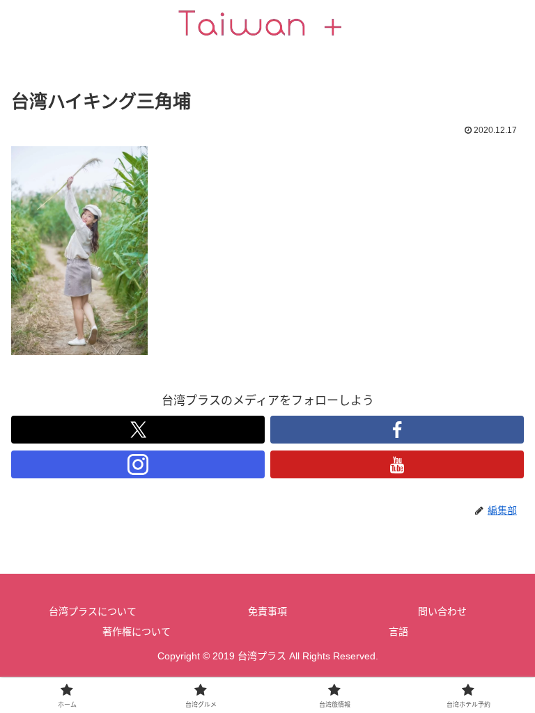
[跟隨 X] (138, 430)
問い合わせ (442, 611)
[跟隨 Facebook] (397, 430)
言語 (398, 631)
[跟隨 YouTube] (397, 464)
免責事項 (267, 611)
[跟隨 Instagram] (138, 464)
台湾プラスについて (93, 611)
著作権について (136, 631)
